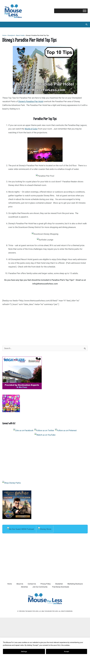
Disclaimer (59, 584)
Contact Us (32, 584)
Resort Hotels (20, 35)
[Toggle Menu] (84, 11)
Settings (24, 651)
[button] (87, 24)
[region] (45, 646)
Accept (66, 651)
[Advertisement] (45, 323)
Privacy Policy (46, 584)
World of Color (31, 129)
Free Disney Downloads (60, 587)
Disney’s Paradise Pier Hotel (30, 101)
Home (4, 35)
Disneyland (11, 35)
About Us (19, 584)
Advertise (24, 587)
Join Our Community (39, 587)
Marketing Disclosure (75, 584)
